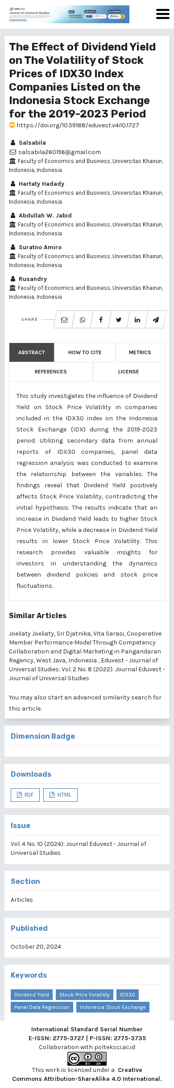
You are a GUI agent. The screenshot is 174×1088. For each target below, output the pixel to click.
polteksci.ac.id (114, 1047)
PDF (28, 794)
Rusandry (32, 279)
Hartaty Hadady (40, 184)
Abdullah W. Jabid (44, 215)
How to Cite (85, 352)
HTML (63, 794)
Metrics (140, 352)
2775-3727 (68, 1038)
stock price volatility (84, 995)
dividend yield (31, 995)
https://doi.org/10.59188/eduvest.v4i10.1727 (77, 125)
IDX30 (127, 995)
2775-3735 (130, 1038)
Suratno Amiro (39, 247)
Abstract (31, 352)
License (128, 371)
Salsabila (31, 142)
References (51, 371)
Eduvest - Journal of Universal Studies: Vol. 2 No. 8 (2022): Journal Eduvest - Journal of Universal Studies (87, 669)
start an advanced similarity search (100, 697)
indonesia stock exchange (113, 1007)
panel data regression (42, 1007)
